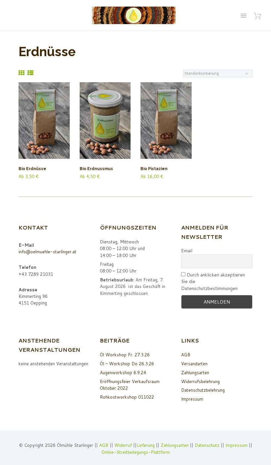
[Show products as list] (30, 73)
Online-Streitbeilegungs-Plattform (135, 452)
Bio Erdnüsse (32, 168)
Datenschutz (207, 445)
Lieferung (145, 445)
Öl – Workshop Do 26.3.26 (127, 364)
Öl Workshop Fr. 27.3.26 (125, 355)
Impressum (192, 399)
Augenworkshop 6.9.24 (123, 373)
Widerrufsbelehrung (200, 381)
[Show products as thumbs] (21, 73)
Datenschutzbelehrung (203, 390)
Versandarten (194, 364)
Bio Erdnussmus (96, 168)
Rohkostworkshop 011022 (127, 397)
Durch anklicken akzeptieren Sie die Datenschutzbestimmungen (213, 281)
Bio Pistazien (154, 168)
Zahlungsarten (195, 373)
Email (186, 250)
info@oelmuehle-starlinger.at (47, 252)
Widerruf (123, 445)
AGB (185, 355)
